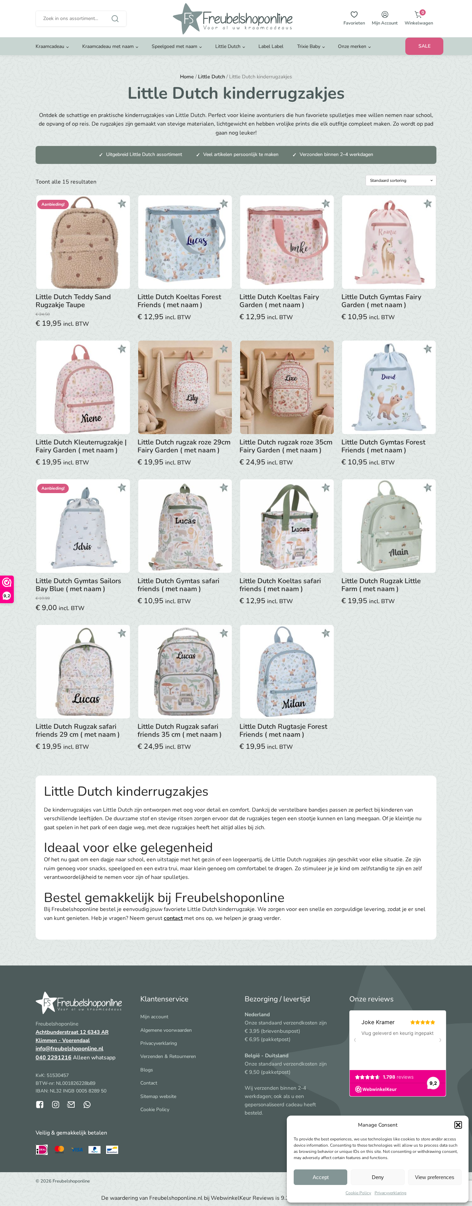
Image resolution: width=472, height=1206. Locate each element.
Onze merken (352, 46)
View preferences (434, 1177)
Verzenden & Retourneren (168, 1056)
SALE (424, 46)
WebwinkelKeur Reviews (242, 1198)
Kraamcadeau (50, 46)
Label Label (270, 46)
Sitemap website (158, 1096)
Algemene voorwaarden (166, 1030)
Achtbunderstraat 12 (61, 1032)
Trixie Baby (308, 46)
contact (173, 918)
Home (187, 76)
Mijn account (154, 1016)
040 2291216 (54, 1057)
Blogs (146, 1070)
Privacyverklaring (390, 1193)
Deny (378, 1177)
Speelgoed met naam (174, 46)
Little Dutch (227, 46)
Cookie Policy (358, 1193)
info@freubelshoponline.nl (69, 1048)
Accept (321, 1177)
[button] (458, 1124)
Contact (148, 1083)
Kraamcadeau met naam (108, 46)
